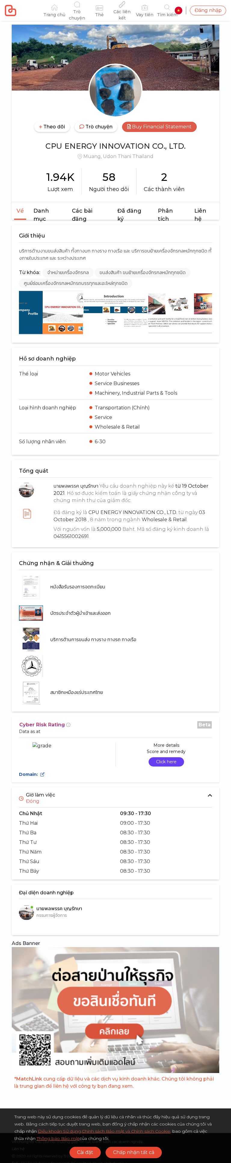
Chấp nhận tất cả (133, 1152)
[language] (178, 10)
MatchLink (29, 1079)
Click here (166, 761)
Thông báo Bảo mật (58, 1138)
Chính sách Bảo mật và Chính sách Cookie (126, 1131)
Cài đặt (85, 1152)
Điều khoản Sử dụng (59, 1131)
